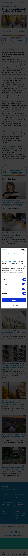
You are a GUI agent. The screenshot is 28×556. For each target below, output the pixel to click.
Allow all (14, 300)
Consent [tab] (4, 253)
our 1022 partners (11, 261)
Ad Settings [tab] (17, 253)
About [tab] (24, 253)
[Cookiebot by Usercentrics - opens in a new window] (20, 250)
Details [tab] (10, 253)
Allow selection (14, 305)
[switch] (24, 284)
